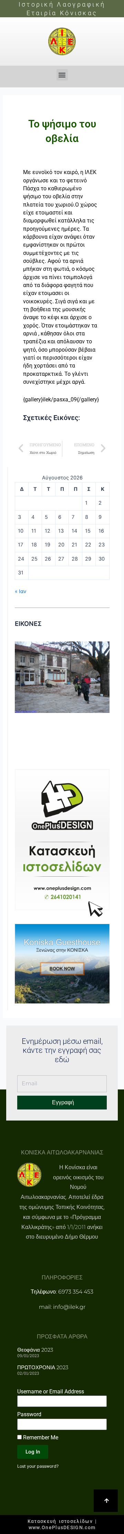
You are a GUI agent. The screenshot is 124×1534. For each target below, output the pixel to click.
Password (29, 1414)
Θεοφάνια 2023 (35, 1349)
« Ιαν (20, 591)
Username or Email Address (50, 1391)
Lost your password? (38, 1466)
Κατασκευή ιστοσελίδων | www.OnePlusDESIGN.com (62, 1524)
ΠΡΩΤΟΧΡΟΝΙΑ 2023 (42, 1367)
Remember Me (40, 1437)
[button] (62, 74)
